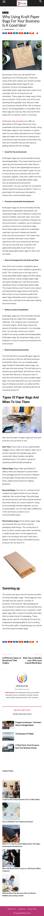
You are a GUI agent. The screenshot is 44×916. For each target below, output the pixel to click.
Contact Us (21, 909)
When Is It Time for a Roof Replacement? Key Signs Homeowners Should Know (21, 845)
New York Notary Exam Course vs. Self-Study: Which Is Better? (21, 869)
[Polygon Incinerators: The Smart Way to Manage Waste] (8, 725)
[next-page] (7, 756)
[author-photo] (22, 683)
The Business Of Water (24, 734)
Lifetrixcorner (9, 29)
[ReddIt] (21, 34)
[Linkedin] (15, 34)
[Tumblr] (26, 34)
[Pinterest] (10, 34)
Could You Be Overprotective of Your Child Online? (21, 799)
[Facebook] (4, 34)
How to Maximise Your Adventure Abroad (17, 822)
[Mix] (31, 34)
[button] (4, 3)
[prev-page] (3, 756)
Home (4, 9)
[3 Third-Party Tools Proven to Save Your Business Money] (8, 748)
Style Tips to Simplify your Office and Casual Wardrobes (32, 660)
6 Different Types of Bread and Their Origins (11, 660)
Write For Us (12, 909)
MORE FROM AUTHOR (22, 714)
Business (12, 9)
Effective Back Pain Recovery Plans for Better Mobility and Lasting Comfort (19, 894)
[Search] (40, 3)
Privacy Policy (32, 909)
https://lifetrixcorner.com (22, 689)
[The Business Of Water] (8, 736)
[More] (37, 34)
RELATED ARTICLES (22, 710)
